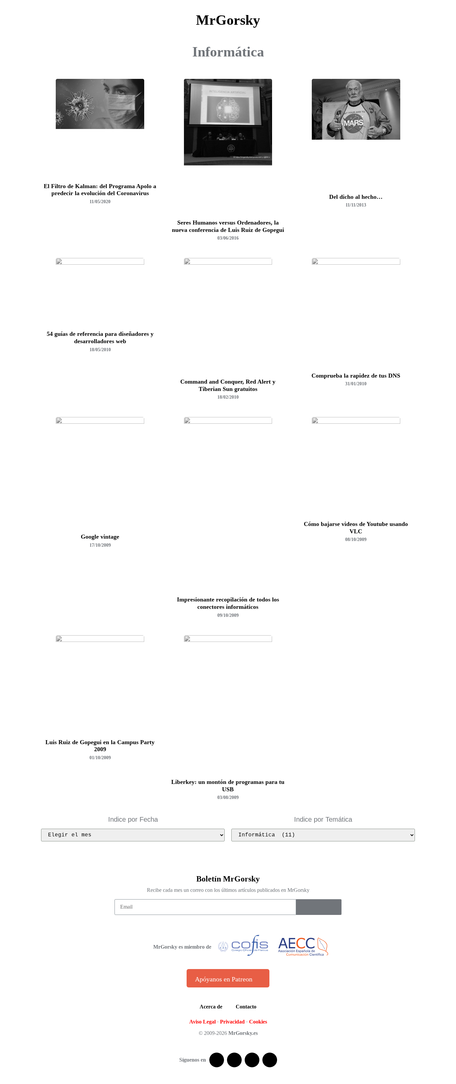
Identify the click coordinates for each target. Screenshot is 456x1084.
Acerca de (211, 1006)
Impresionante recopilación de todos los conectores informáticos (228, 603)
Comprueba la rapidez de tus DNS (355, 375)
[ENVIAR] (318, 907)
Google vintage (100, 536)
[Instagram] (269, 1060)
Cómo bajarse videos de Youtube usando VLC (356, 528)
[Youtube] (252, 1060)
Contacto (246, 1006)
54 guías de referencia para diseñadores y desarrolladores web (100, 337)
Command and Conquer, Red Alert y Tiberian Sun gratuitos (227, 385)
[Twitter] (234, 1060)
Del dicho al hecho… (356, 196)
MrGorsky (228, 20)
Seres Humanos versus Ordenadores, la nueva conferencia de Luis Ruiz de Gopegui (228, 226)
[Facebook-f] (216, 1060)
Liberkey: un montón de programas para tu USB (227, 786)
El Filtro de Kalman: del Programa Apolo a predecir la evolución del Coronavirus (100, 190)
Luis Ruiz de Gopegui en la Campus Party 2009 (100, 746)
